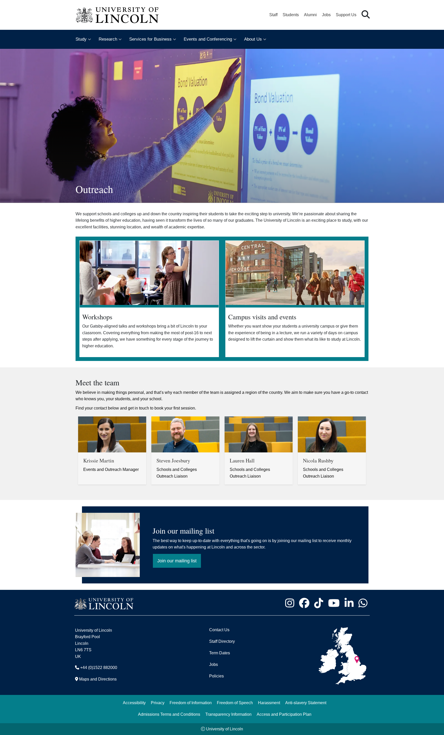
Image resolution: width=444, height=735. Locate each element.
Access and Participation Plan (284, 714)
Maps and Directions (98, 679)
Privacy (157, 703)
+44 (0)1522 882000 (98, 667)
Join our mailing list (175, 558)
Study (81, 39)
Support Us (346, 15)
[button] (365, 14)
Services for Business (150, 39)
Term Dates (219, 653)
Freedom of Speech (235, 703)
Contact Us (219, 630)
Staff (273, 15)
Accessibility (134, 703)
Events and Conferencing (208, 39)
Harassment (269, 703)
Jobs (326, 15)
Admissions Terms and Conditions (169, 714)
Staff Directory (222, 641)
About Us (253, 39)
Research (108, 39)
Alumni (310, 15)
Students (291, 15)
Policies (216, 676)
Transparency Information (228, 714)
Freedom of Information (191, 703)
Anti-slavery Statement (305, 703)
